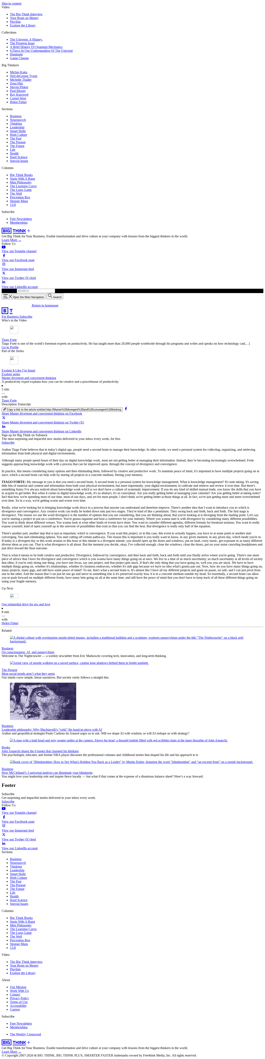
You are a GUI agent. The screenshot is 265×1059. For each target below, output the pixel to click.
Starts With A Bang (22, 178)
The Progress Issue (22, 43)
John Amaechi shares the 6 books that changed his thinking (40, 751)
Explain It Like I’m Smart (18, 370)
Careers (15, 1009)
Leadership (17, 127)
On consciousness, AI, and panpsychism (28, 652)
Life (12, 149)
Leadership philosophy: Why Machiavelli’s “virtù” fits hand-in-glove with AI (52, 729)
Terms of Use (19, 1002)
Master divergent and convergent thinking (29, 378)
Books (6, 747)
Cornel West (18, 98)
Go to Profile (10, 347)
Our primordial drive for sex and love (26, 604)
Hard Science (19, 157)
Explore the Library (23, 25)
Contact (15, 994)
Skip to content (11, 3)
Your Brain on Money (24, 18)
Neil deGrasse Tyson (23, 76)
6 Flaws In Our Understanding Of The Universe (41, 50)
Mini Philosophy (21, 182)
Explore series (11, 374)
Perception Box (20, 197)
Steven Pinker (19, 87)
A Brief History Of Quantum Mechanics (36, 47)
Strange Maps (19, 201)
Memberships (19, 222)
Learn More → (11, 240)
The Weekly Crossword (25, 1034)
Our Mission (18, 987)
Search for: (9, 290)
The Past (15, 138)
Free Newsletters (21, 219)
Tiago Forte (9, 340)
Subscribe (25, 316)
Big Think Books (21, 175)
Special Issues (19, 161)
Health (14, 153)
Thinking (16, 123)
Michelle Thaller (20, 79)
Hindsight (16, 54)
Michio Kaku (18, 72)
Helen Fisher (18, 102)
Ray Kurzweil (19, 94)
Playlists (15, 21)
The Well (16, 193)
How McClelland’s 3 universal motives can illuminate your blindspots (47, 772)
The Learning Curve (23, 186)
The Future (17, 146)
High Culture (18, 134)
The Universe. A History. (26, 39)
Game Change (19, 58)
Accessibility (18, 1005)
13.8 (13, 204)
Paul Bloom (17, 91)
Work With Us (19, 991)
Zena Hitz (16, 83)
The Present (17, 142)
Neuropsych (18, 120)
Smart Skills (18, 131)
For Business (10, 316)
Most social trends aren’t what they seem (28, 673)
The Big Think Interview (26, 14)
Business (16, 116)
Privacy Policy (19, 998)
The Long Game (21, 190)
